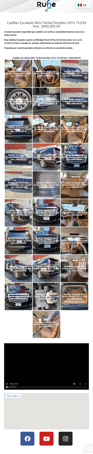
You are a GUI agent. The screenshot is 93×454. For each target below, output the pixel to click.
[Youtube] (46, 439)
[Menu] (46, 10)
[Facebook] (27, 439)
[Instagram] (66, 439)
